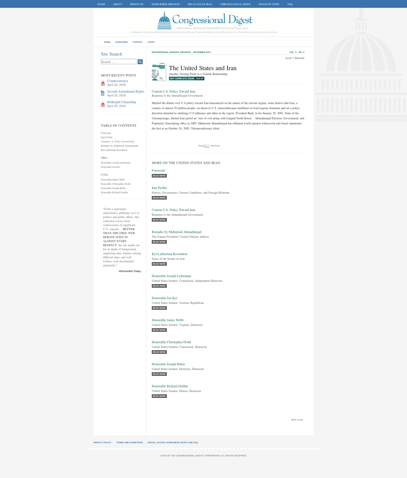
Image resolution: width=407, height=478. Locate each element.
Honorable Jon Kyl (110, 166)
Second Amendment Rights (125, 91)
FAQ (290, 4)
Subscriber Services (166, 4)
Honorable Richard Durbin (114, 192)
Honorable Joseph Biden (113, 188)
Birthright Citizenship (121, 102)
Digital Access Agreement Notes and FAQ (173, 442)
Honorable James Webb (113, 179)
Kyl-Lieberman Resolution (114, 149)
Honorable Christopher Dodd (115, 183)
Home (101, 4)
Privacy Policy (102, 442)
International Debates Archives (171, 52)
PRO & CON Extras (200, 4)
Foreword (106, 133)
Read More (159, 176)
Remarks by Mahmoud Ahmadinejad (119, 145)
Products (137, 4)
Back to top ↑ (297, 419)
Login (151, 42)
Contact (138, 42)
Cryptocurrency (117, 80)
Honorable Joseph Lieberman (115, 162)
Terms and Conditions (129, 442)
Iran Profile (106, 137)
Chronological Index (235, 4)
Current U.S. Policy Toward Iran (117, 141)
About (117, 4)
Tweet (201, 145)
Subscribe (121, 42)
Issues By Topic (269, 4)
